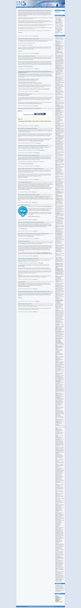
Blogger (56, 18)
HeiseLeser (57, 130)
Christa (56, 250)
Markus (56, 568)
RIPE (33, 147)
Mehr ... (28, 189)
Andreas (56, 60)
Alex (56, 141)
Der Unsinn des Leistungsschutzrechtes (27, 128)
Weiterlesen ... (20, 32)
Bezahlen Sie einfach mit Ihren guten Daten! (28, 38)
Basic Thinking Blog (58, 342)
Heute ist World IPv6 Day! (24, 205)
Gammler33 (57, 532)
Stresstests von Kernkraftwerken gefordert (28, 258)
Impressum (55, 1)
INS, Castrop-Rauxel (34, 606)
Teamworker (57, 389)
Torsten (56, 225)
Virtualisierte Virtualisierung (24, 93)
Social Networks (58, 28)
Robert (56, 57)
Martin (56, 279)
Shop (62, 26)
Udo (56, 537)
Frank (56, 205)
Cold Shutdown (22, 281)
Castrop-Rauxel (58, 19)
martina (56, 529)
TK (55, 283)
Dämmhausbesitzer (58, 556)
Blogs (59, 18)
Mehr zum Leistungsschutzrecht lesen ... (37, 140)
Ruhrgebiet (61, 25)
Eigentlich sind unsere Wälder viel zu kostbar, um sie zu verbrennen (34, 10)
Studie (56, 29)
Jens (56, 181)
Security (57, 26)
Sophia (56, 579)
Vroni (56, 335)
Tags (62, 1)
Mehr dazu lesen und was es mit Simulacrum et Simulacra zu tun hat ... (30, 103)
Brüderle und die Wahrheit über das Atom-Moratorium (31, 222)
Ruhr (58, 25)
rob (55, 551)
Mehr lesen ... (20, 297)
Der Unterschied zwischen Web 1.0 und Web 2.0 (29, 108)
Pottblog (56, 247)
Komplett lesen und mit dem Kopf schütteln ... (25, 66)
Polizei (56, 25)
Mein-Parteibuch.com (58, 233)
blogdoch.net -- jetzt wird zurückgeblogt (59, 263)
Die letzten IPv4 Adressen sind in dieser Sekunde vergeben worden (34, 291)
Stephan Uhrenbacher (58, 198)
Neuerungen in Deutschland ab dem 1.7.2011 (28, 194)
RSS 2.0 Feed (57, 12)
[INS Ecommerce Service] (21, 6)
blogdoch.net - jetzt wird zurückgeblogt (59, 270)
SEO (60, 26)
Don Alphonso (57, 213)
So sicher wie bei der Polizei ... (25, 182)
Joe (56, 546)
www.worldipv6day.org (47, 206)
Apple (60, 17)
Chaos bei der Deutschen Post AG (26, 56)
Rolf (56, 403)
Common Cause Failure (23, 241)
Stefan (56, 62)
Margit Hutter (57, 276)
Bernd (56, 306)
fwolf (56, 178)
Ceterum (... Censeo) (58, 601)
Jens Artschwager (58, 340)
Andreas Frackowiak (58, 137)
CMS (56, 20)
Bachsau (56, 540)
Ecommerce (58, 22)
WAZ (61, 29)
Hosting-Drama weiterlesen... (23, 177)
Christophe (57, 51)
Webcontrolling (57, 31)
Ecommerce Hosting (58, 597)
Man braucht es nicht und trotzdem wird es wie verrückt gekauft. (33, 233)
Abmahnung (57, 17)
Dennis (56, 571)
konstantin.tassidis (58, 380)
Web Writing (57, 600)
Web (56, 30)
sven (56, 100)
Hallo (56, 554)
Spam (61, 28)
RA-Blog (56, 285)
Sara (56, 517)
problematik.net (57, 128)
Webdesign (57, 32)
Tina (56, 304)
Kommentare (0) (36, 53)
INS (59, 23)
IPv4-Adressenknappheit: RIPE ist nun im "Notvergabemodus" (33, 145)
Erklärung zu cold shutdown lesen (24, 286)
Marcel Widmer (57, 110)
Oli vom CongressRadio (59, 96)
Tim (56, 208)
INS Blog (56, 395)
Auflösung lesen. (31, 236)
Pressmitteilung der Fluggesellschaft (27, 163)
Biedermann (57, 133)
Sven (56, 84)
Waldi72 (56, 565)
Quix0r (56, 125)
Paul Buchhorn (57, 105)
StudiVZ (59, 29)
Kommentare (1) (36, 179)
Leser (56, 384)
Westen (56, 33)
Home (51, 1)
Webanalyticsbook (58, 191)
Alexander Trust (57, 272)
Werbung (61, 32)
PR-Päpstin (57, 259)
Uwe (56, 151)
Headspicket (57, 172)
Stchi (56, 560)
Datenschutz (59, 1)
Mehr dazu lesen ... (42, 150)
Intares (28, 85)
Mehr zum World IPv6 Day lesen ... (34, 216)
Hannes (56, 70)
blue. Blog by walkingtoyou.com (58, 45)
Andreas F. (57, 310)
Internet (61, 23)
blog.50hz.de (57, 398)
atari (56, 79)
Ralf (56, 241)
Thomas (56, 37)
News (56, 595)
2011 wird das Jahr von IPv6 (24, 303)
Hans (56, 378)
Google (56, 23)
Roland (56, 113)
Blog (62, 17)
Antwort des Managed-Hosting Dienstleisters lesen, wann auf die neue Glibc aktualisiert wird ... (34, 88)
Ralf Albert (56, 421)
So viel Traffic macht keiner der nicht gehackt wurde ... (31, 168)
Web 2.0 (59, 30)
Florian (56, 574)
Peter (56, 166)
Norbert (56, 288)
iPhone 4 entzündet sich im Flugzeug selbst (28, 155)
